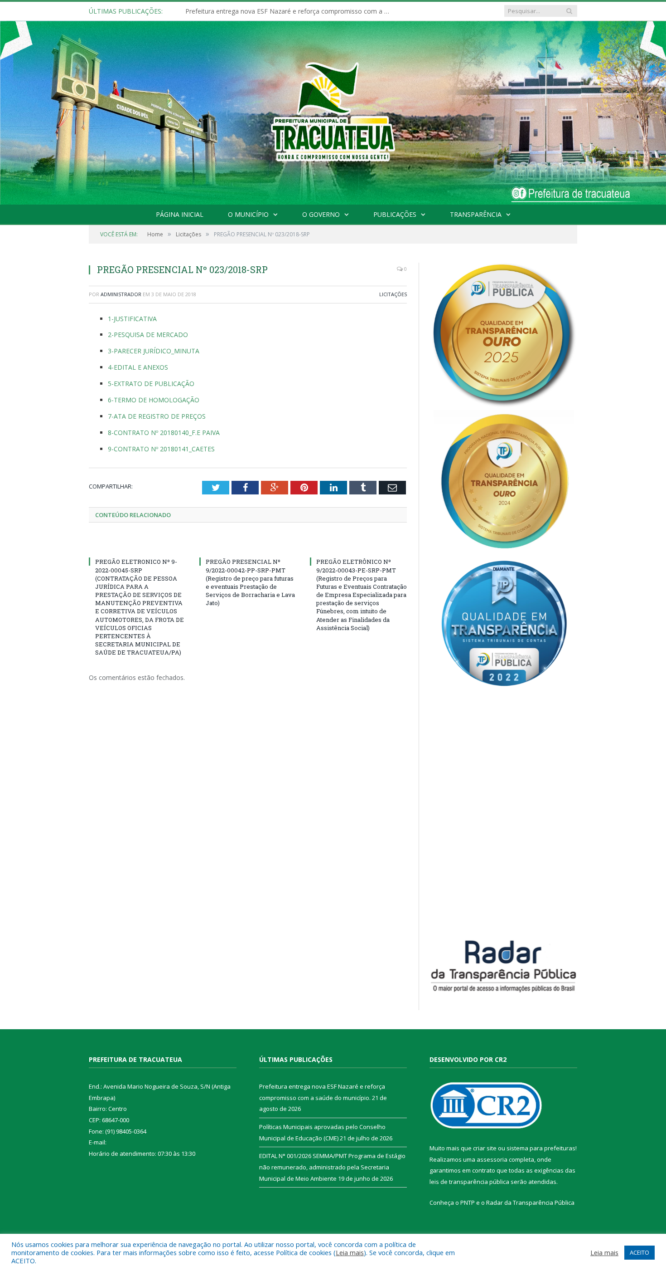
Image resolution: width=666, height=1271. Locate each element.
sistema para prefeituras (541, 1148)
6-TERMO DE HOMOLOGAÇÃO (153, 400)
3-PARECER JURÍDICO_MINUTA (153, 351)
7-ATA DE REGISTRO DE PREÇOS (157, 416)
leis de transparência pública (469, 1182)
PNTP (467, 1202)
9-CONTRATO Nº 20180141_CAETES (161, 449)
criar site (485, 1148)
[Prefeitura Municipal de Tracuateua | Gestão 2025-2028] (333, 123)
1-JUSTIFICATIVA (132, 318)
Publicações (394, 214)
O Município (248, 214)
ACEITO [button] (639, 1252)
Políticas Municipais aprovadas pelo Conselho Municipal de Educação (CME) (289, 11)
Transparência (476, 214)
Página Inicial (179, 214)
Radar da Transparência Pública (530, 1202)
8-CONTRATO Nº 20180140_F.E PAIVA (164, 432)
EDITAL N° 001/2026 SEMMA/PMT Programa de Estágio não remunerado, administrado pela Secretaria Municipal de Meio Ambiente (332, 1167)
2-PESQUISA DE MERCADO (148, 334)
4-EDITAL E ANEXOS (138, 367)
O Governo (321, 214)
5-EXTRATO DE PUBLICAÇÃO (151, 383)
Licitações (393, 294)
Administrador (121, 294)
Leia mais (350, 1252)
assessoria (492, 1159)
